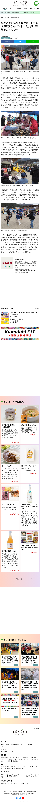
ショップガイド (12, 783)
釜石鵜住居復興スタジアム (16, 776)
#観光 (16, 38)
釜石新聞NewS (8, 12)
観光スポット (17, 757)
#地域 (11, 38)
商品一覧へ (20, 579)
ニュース (3, 742)
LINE (33, 41)
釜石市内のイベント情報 (7, 751)
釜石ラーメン (21, 766)
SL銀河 (8, 761)
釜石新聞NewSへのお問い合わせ (19, 794)
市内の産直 (8, 768)
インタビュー (32, 12)
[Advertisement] (20, 292)
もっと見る (36, 308)
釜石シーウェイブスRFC (18, 774)
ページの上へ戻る (35, 728)
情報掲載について (8, 793)
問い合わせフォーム (24, 272)
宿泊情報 (25, 757)
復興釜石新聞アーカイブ (17, 12)
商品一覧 (3, 783)
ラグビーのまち (5, 774)
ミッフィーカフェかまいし (8, 766)
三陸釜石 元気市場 (6, 781)
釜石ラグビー (5, 771)
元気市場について (24, 783)
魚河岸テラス (12, 759)
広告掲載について (17, 793)
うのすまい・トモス (24, 759)
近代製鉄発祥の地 (6, 757)
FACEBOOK (7, 41)
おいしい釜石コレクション (21, 768)
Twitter (20, 41)
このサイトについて (7, 791)
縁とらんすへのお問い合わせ (28, 793)
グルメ (3, 764)
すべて (2, 12)
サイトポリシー (21, 791)
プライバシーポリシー (31, 791)
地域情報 (26, 12)
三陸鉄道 (15, 761)
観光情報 (3, 755)
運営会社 (15, 791)
